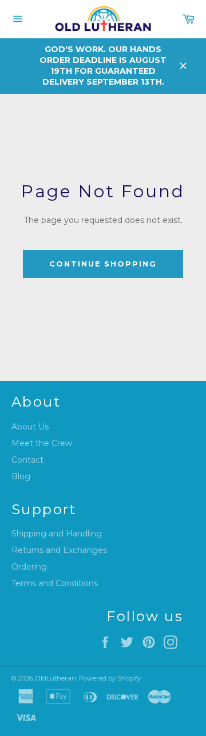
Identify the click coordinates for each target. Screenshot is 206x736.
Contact (27, 460)
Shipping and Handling (56, 533)
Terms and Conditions (54, 583)
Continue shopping (103, 263)
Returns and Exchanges (59, 550)
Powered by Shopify (110, 678)
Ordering (29, 567)
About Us (30, 426)
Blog (20, 476)
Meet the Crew (41, 443)
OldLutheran (55, 678)
